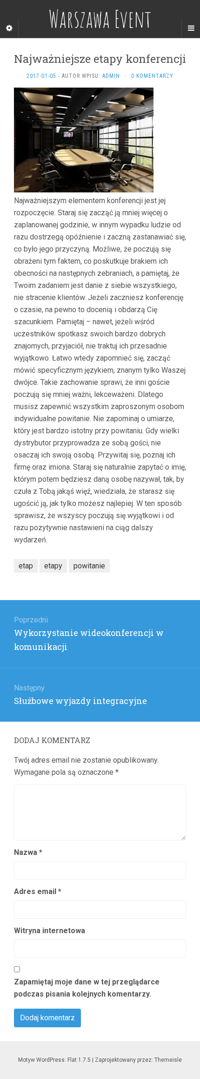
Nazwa (28, 852)
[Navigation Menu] (190, 28)
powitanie (89, 565)
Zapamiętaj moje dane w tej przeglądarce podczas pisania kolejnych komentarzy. (87, 987)
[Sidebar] (9, 28)
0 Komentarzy (152, 76)
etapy (53, 565)
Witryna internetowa (49, 930)
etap (26, 565)
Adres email (37, 891)
